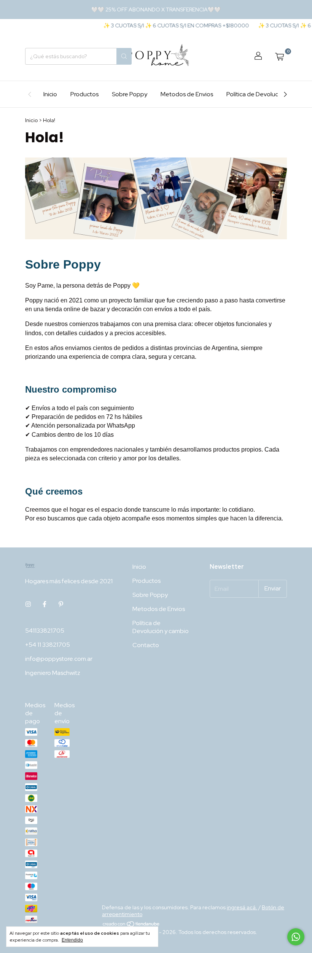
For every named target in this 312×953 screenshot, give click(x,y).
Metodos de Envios (187, 94)
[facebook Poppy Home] (44, 604)
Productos (84, 94)
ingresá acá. (242, 907)
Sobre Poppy (129, 94)
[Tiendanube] (131, 925)
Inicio (50, 94)
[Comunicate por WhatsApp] (295, 936)
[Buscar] (124, 56)
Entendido (72, 940)
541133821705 (44, 631)
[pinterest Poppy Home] (61, 604)
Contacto (145, 645)
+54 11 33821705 (47, 645)
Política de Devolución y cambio (269, 94)
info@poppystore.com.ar (58, 659)
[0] (279, 56)
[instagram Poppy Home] (28, 604)
